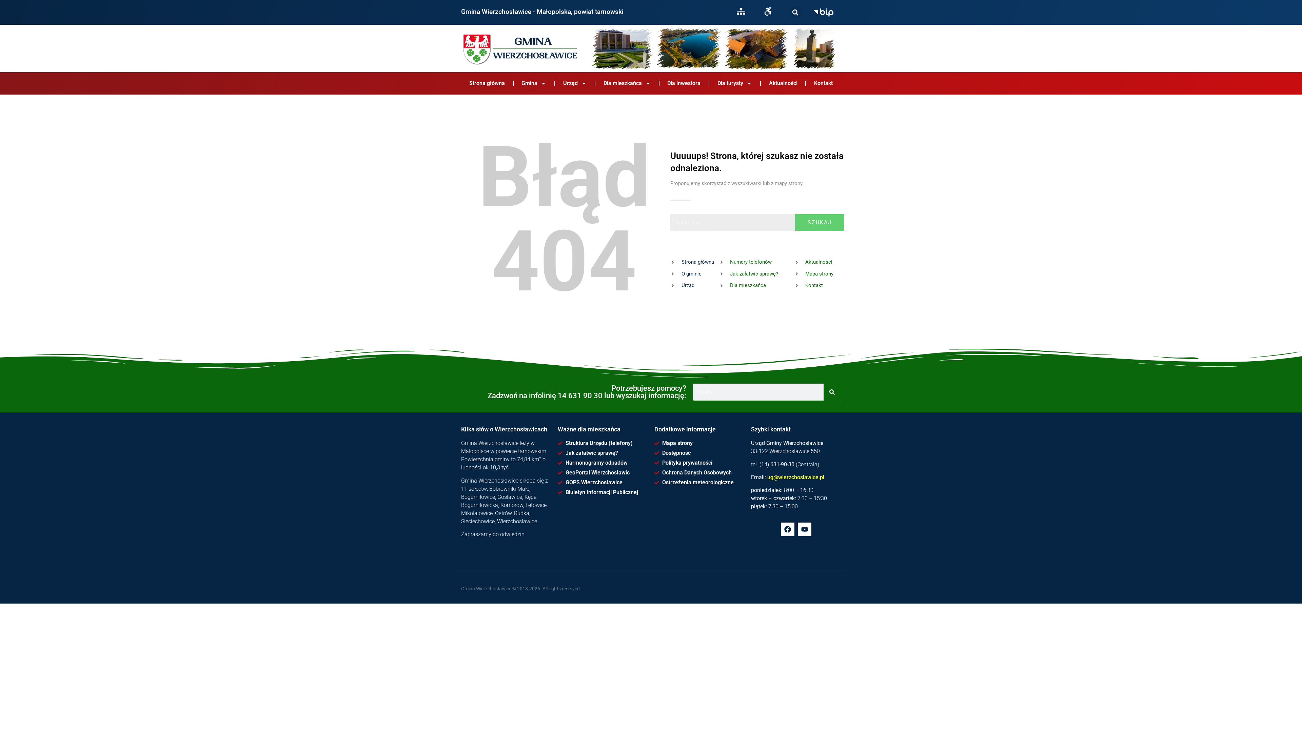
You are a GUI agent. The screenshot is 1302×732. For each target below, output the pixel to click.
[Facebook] (787, 529)
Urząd (570, 83)
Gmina (529, 83)
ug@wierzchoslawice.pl (795, 477)
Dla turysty (730, 83)
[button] (795, 12)
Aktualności (783, 83)
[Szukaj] (796, 12)
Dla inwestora (684, 83)
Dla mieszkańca (623, 83)
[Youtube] (804, 529)
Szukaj (820, 222)
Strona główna (487, 83)
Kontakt (823, 83)
